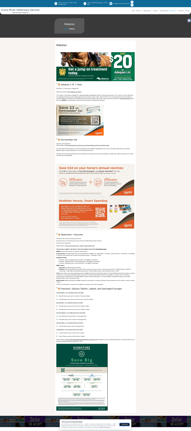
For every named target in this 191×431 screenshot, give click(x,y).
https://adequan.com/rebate (74, 92)
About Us (138, 10)
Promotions (173, 10)
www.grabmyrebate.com (126, 98)
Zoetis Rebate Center (101, 249)
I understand (124, 424)
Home (133, 10)
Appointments (147, 10)
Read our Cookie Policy (104, 427)
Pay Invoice (181, 10)
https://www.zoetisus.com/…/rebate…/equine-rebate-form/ (80, 245)
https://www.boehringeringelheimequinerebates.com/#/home (81, 339)
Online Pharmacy (164, 10)
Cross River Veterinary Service (20, 10)
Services (155, 10)
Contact (187, 10)
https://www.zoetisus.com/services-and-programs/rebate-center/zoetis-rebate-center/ (87, 145)
